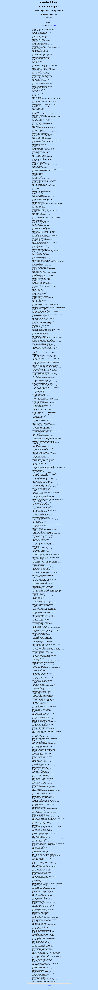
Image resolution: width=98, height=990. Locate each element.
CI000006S (53, 25)
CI (52, 22)
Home (49, 20)
